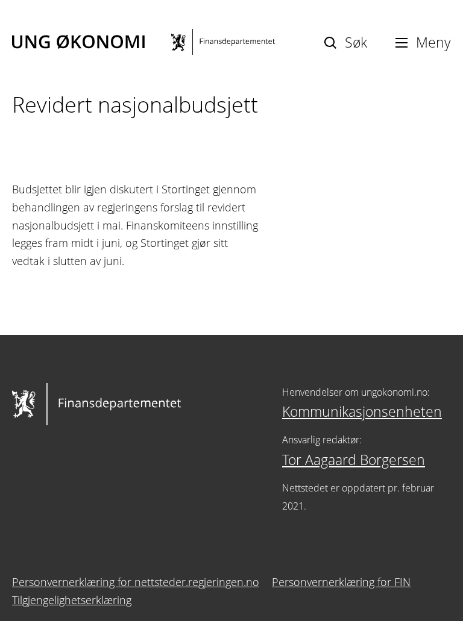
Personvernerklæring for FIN (341, 582)
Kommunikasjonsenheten (362, 411)
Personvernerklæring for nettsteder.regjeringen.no (135, 582)
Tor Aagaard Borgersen (353, 459)
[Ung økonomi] (143, 42)
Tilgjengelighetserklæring (71, 600)
